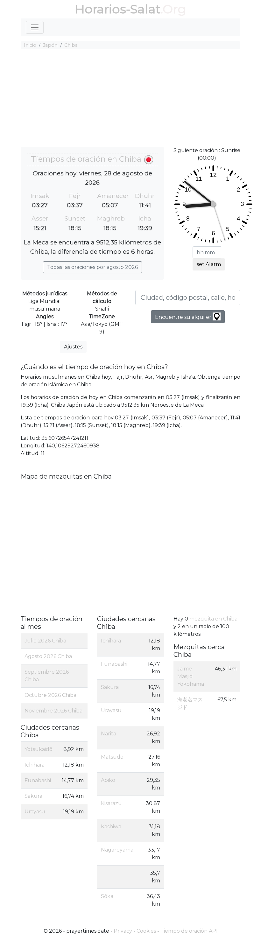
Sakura (33, 796)
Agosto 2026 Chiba (48, 656)
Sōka (107, 896)
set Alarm (209, 264)
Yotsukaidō (39, 749)
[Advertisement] (130, 99)
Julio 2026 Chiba (45, 641)
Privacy (123, 931)
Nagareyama (117, 850)
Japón (50, 45)
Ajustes (73, 347)
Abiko (108, 780)
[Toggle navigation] (35, 27)
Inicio (30, 45)
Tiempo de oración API (189, 931)
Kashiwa (111, 827)
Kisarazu (111, 803)
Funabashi (38, 780)
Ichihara (35, 765)
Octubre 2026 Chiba (50, 695)
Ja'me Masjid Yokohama (190, 676)
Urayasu (35, 812)
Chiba (71, 45)
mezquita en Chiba (213, 619)
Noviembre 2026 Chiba (53, 711)
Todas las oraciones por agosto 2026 (92, 267)
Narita (108, 734)
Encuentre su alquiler (184, 317)
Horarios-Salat (117, 9)
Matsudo (112, 757)
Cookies (146, 931)
